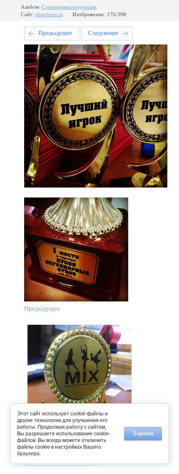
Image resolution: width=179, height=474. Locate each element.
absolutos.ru (49, 14)
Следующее (103, 33)
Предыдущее (55, 33)
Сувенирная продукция (69, 7)
